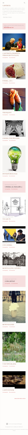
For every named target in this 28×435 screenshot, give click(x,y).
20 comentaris (12, 140)
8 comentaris (12, 83)
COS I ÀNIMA (7, 245)
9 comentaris (12, 114)
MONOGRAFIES (8, 324)
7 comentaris (12, 326)
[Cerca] (25, 2)
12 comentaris (12, 57)
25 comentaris (12, 392)
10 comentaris (14, 283)
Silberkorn (20, 426)
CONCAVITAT (10, 281)
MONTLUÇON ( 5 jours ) (11, 268)
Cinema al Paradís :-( (13, 187)
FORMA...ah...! (7, 81)
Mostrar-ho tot (9, 27)
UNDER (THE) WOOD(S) (10, 138)
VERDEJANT (7, 113)
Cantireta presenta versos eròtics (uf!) (11, 54)
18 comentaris (12, 221)
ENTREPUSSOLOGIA (9, 174)
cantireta (6, 5)
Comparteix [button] (5, 57)
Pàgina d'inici (7, 17)
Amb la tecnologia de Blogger (15, 423)
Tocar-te (6, 219)
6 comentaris (12, 270)
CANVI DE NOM (8, 390)
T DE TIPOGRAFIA (9, 364)
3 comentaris (12, 247)
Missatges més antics (20, 398)
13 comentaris (14, 189)
